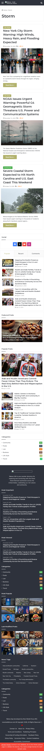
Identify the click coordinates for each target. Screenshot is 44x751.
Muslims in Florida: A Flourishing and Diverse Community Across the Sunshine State (28, 282)
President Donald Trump (30, 676)
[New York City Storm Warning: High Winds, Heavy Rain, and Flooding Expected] (22, 60)
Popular (7, 254)
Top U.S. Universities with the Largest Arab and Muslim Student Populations (27, 291)
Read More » (10, 85)
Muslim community (8, 672)
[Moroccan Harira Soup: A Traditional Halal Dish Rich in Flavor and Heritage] (8, 642)
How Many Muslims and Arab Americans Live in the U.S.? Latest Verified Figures (27, 425)
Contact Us (13, 728)
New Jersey (27, 672)
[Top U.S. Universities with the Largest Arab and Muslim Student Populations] (7, 292)
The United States (8, 683)
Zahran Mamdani (21, 683)
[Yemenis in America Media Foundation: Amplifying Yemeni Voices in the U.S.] (8, 601)
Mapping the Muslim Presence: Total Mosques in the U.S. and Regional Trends (26, 262)
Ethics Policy (9, 738)
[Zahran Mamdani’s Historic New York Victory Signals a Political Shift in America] (8, 618)
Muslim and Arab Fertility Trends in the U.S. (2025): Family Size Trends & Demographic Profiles (28, 272)
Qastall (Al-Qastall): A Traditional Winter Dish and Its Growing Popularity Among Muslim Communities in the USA (21, 337)
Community (7, 168)
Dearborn (33, 665)
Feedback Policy (33, 735)
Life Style (7, 27)
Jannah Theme (6, 744)
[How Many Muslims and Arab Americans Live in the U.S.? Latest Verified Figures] (7, 425)
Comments (36, 254)
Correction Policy (19, 738)
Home (5, 10)
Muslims (18, 672)
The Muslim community (9, 679)
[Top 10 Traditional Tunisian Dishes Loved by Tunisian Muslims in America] (7, 416)
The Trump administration (26, 679)
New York (36, 672)
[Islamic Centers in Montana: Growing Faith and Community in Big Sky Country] (7, 396)
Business (6, 452)
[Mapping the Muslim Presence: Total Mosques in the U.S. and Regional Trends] (7, 263)
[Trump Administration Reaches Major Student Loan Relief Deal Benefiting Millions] (35, 609)
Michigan (16, 669)
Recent (20, 254)
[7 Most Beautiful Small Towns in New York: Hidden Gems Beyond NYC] (8, 609)
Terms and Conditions (15, 732)
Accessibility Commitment (22, 741)
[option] (22, 331)
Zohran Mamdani (33, 683)
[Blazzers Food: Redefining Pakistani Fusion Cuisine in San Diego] (35, 618)
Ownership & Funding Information (16, 735)
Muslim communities (27, 669)
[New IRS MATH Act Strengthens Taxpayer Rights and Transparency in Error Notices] (22, 651)
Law (4, 449)
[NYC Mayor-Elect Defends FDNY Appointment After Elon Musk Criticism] (22, 618)
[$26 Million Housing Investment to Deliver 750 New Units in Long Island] (35, 601)
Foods (5, 446)
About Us (21, 728)
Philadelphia (17, 676)
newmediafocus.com (8, 722)
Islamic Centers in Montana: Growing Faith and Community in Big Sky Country (27, 396)
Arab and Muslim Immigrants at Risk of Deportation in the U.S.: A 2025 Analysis (28, 405)
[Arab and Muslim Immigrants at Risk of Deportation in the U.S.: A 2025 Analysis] (7, 406)
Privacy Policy (30, 728)
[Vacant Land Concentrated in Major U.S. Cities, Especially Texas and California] (22, 601)
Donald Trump (7, 669)
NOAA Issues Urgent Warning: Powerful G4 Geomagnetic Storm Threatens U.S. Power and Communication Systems (21, 106)
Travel (5, 459)
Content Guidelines (33, 738)
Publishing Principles (29, 732)
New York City (7, 676)
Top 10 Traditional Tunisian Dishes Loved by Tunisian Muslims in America (27, 415)
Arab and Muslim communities (11, 665)
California (25, 665)
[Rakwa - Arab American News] (13, 2)
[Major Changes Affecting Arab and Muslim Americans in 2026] (35, 642)
